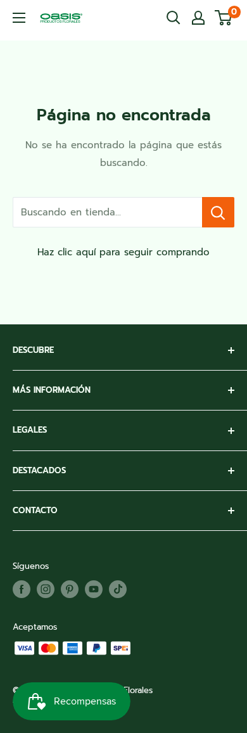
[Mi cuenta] (198, 18)
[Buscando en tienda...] (218, 212)
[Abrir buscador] (173, 18)
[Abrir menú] (19, 18)
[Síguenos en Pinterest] (70, 589)
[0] (224, 17)
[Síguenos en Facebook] (21, 589)
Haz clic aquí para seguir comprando (123, 252)
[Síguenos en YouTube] (94, 589)
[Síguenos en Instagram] (45, 589)
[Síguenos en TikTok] (118, 589)
